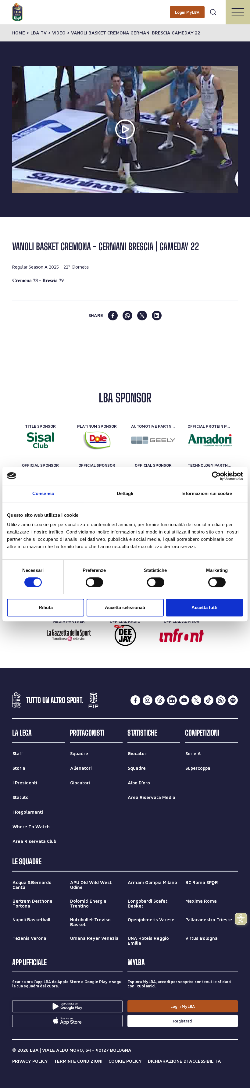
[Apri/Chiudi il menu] (238, 12)
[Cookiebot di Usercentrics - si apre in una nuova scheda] (216, 475)
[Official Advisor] (181, 635)
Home (18, 32)
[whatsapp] (127, 315)
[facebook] (113, 315)
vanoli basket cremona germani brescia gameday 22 (135, 32)
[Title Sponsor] (40, 440)
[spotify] (233, 700)
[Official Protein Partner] (210, 440)
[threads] (160, 700)
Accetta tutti (204, 607)
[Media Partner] (69, 635)
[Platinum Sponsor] (97, 440)
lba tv (38, 32)
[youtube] (184, 700)
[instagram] (147, 700)
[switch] (94, 582)
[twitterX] (196, 700)
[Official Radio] (125, 635)
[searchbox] (125, 7)
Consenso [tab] (43, 493)
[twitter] (142, 315)
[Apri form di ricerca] (213, 12)
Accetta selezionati (125, 607)
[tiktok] (208, 700)
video (59, 32)
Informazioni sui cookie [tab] (206, 493)
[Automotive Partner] (153, 440)
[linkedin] (157, 315)
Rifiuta (46, 607)
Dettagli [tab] (125, 493)
